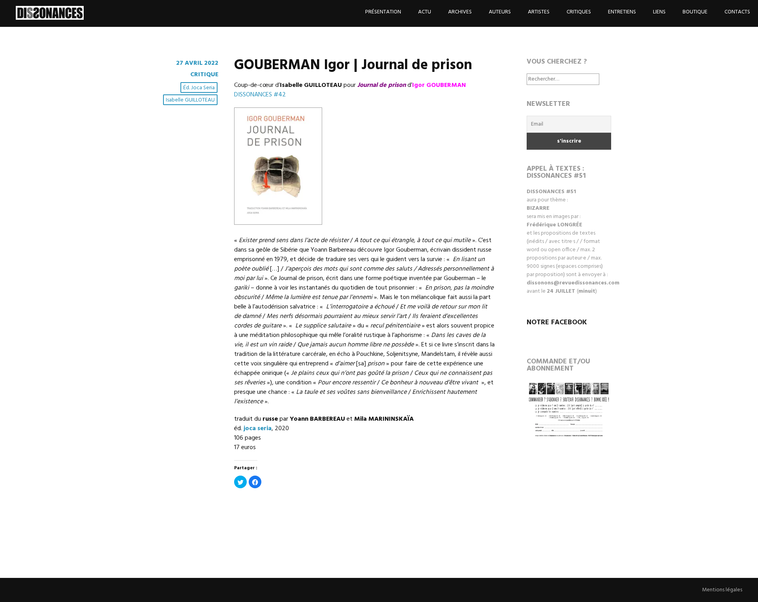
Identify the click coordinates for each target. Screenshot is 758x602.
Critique (204, 75)
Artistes (539, 12)
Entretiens (622, 12)
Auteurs (500, 12)
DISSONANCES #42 (260, 95)
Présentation (383, 12)
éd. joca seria (199, 87)
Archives (460, 12)
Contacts (737, 12)
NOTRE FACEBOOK (557, 322)
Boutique (695, 12)
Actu (424, 12)
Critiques (579, 12)
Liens (659, 12)
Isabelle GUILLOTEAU (190, 100)
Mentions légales (722, 589)
